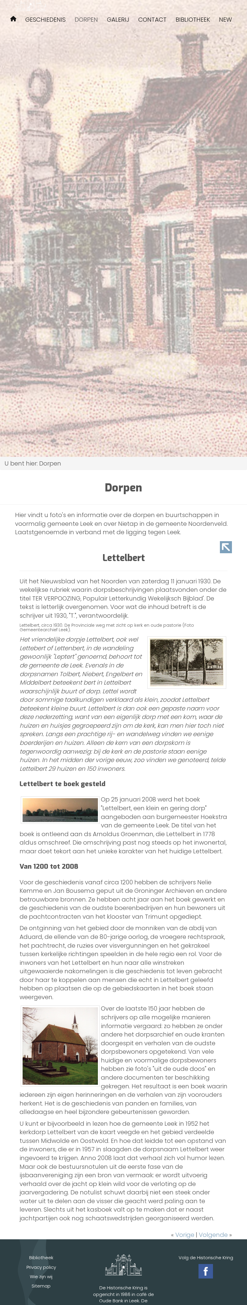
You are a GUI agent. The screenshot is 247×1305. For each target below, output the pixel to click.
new (225, 19)
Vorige (184, 1235)
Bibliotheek (193, 19)
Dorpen (86, 19)
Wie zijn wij (41, 1276)
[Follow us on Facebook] (206, 1271)
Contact (152, 19)
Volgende (213, 1235)
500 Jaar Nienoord (13, 19)
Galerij (118, 19)
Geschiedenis (45, 19)
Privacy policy (41, 1267)
